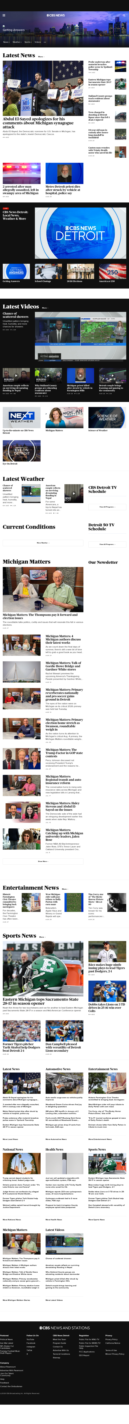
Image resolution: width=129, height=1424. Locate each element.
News (6, 42)
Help (2, 1379)
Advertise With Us (61, 1350)
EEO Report (84, 1355)
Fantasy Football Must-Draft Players (10, 1352)
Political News (6, 1339)
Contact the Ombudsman (11, 1386)
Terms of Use (111, 1350)
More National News (12, 1220)
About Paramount (8, 1367)
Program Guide (59, 1343)
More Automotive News (56, 1139)
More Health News (54, 1220)
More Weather (42, 543)
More (40, 57)
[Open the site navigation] (20, 15)
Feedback (4, 1383)
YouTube (30, 1339)
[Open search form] (124, 15)
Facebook (31, 1343)
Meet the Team (59, 1339)
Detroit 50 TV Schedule (101, 527)
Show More (42, 861)
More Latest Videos (54, 1300)
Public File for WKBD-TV (90, 1343)
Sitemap (56, 1358)
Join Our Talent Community (7, 1375)
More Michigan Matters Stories (16, 1300)
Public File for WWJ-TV (89, 1339)
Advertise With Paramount (11, 1370)
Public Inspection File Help (88, 1347)
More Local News (10, 1139)
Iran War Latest (6, 1343)
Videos (38, 42)
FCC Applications (86, 1352)
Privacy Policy (111, 1339)
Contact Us (58, 1347)
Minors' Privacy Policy (114, 1354)
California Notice (112, 1343)
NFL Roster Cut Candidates (7, 1347)
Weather (17, 42)
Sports (28, 42)
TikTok (29, 1350)
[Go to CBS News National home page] (56, 15)
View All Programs (107, 507)
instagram (31, 1347)
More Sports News (96, 1220)
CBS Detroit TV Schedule (102, 489)
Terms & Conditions (61, 1354)
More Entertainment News (100, 1139)
